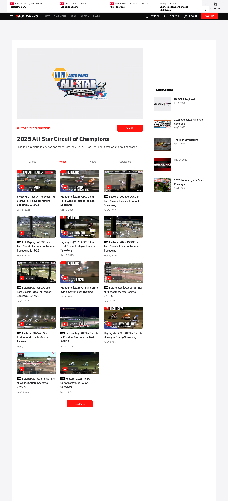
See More (80, 403)
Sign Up (130, 128)
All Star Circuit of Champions (33, 128)
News (93, 161)
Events (32, 161)
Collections (125, 161)
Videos (62, 161)
